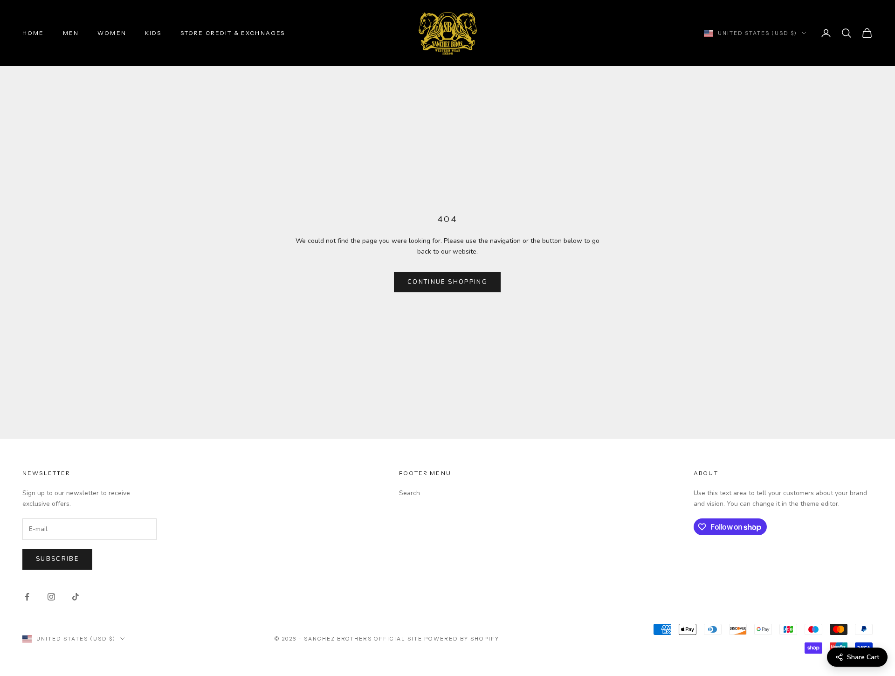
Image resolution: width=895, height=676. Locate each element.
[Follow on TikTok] (75, 596)
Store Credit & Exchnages (232, 32)
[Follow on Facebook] (27, 596)
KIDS (153, 32)
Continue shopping (447, 282)
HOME (33, 32)
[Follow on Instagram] (51, 596)
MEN (71, 32)
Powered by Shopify (461, 638)
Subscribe (57, 559)
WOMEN (111, 32)
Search (409, 493)
